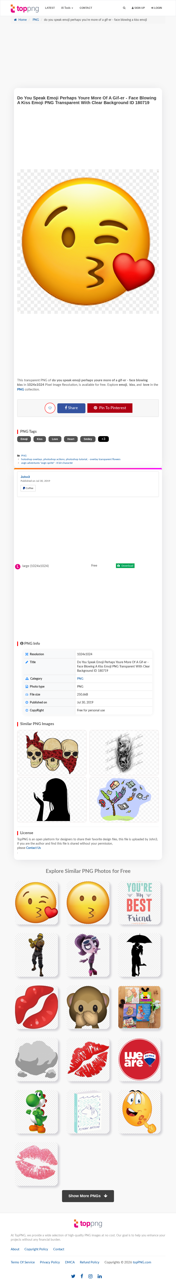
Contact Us (33, 848)
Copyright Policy (36, 1249)
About (15, 1249)
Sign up (139, 7)
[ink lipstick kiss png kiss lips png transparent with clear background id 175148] (36, 1163)
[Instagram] (90, 1276)
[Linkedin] (100, 1276)
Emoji (24, 439)
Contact (86, 7)
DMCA (70, 1262)
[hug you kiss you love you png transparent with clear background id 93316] (139, 1006)
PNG (35, 19)
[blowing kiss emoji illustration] (88, 902)
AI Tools (66, 8)
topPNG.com (142, 1262)
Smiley (88, 439)
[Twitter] (73, 1276)
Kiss (39, 439)
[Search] (124, 8)
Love (55, 439)
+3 (103, 439)
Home (22, 19)
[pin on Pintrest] (52, 886)
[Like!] (50, 408)
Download (127, 565)
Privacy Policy (50, 1262)
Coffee (29, 488)
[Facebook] (81, 1276)
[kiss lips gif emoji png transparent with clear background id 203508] (88, 1059)
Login (157, 7)
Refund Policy (89, 1262)
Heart (70, 439)
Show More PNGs (85, 1196)
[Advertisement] (88, 58)
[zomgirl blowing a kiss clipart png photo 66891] (88, 954)
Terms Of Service (23, 1262)
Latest (50, 7)
